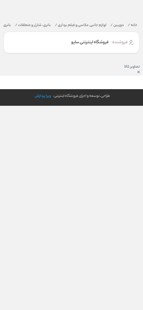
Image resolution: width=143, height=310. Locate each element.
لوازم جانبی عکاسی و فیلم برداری (80, 25)
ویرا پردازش (43, 96)
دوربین (117, 25)
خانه (132, 25)
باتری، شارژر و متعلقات (33, 25)
